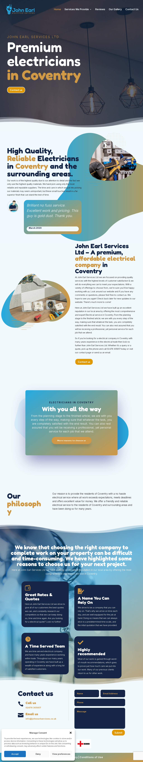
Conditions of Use (91, 757)
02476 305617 (33, 707)
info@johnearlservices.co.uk (41, 718)
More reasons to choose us (71, 440)
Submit (118, 732)
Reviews (100, 9)
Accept (15, 754)
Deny (38, 754)
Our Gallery (115, 9)
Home (57, 9)
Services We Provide (77, 9)
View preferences (61, 754)
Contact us (16, 89)
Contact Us (132, 9)
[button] (70, 732)
